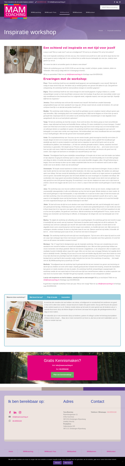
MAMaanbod (71, 451)
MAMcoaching (28, 451)
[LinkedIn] (117, 2)
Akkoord (57, 462)
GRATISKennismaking (109, 7)
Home (101, 30)
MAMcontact (111, 451)
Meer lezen (68, 462)
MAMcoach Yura (50, 451)
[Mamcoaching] (15, 11)
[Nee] (123, 461)
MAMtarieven (91, 451)
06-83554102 (17, 421)
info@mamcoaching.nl (57, 2)
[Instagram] (120, 2)
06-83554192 (41, 2)
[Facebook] (115, 2)
